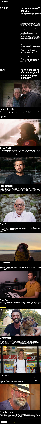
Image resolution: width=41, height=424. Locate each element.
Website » (2, 117)
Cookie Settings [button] (3, 422)
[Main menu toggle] (39, 2)
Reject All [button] (9, 422)
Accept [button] (14, 422)
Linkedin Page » (3, 116)
